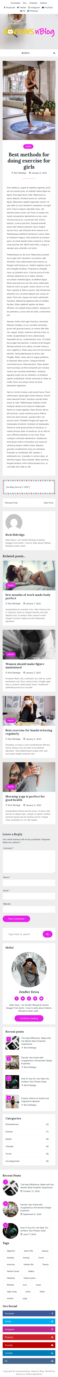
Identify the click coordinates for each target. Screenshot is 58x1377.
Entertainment (12, 1124)
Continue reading (29, 1018)
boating (10, 1257)
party (28, 1291)
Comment (8, 848)
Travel (8, 1153)
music (38, 1285)
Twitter (23, 7)
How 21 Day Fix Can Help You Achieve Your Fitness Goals (35, 1080)
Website (7, 904)
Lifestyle (33, 3)
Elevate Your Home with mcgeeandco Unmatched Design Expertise (36, 1060)
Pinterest (34, 11)
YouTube (49, 7)
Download (15, 3)
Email (6, 890)
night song (12, 1291)
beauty (45, 1251)
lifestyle (10, 1285)
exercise (11, 1264)
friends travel (13, 1271)
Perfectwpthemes (33, 1374)
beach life (28, 1251)
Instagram (35, 7)
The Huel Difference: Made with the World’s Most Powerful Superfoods (36, 1041)
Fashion (43, 3)
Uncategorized (12, 1161)
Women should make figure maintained (24, 665)
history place (29, 1278)
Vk (24, 11)
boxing (26, 1257)
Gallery (31, 1271)
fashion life (29, 1264)
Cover (41, 1257)
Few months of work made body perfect (28, 596)
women (10, 1298)
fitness (46, 1264)
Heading (11, 1278)
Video (42, 1291)
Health (28, 146)
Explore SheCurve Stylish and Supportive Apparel (35, 1099)
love (25, 1285)
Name (6, 877)
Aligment (11, 1251)
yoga (25, 1298)
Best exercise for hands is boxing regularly (28, 731)
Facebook (10, 7)
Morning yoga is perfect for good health (25, 798)
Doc (25, 3)
